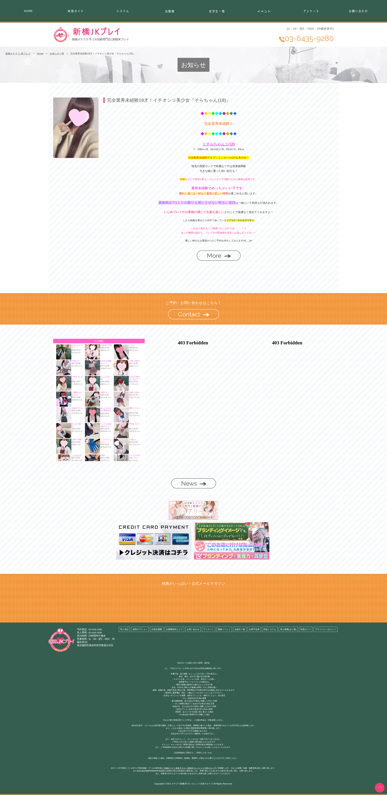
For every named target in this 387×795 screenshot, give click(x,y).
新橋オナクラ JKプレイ (18, 53)
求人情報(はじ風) (288, 629)
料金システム (269, 629)
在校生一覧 (239, 629)
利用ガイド (305, 629)
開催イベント (224, 629)
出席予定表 (254, 629)
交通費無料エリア (174, 629)
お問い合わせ (193, 629)
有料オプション (140, 629)
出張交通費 (156, 629)
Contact (189, 314)
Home (40, 53)
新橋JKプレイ (119, 34)
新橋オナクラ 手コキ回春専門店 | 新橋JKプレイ (100, 39)
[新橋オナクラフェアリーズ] (193, 518)
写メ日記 (124, 629)
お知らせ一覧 (57, 53)
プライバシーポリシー (325, 629)
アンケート (208, 629)
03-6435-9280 (95, 629)
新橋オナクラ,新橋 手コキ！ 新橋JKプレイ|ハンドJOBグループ (189, 768)
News (189, 483)
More (214, 255)
